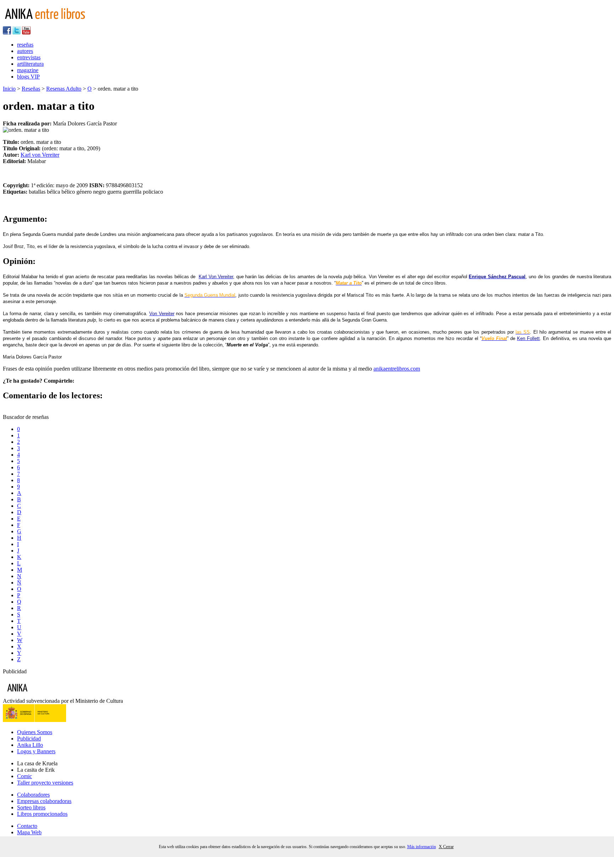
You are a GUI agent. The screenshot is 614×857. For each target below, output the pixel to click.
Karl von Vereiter (40, 155)
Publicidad (29, 738)
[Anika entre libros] (39, 694)
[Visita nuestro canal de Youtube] (26, 32)
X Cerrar (446, 846)
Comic (24, 776)
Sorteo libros (31, 807)
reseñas (25, 45)
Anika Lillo (30, 745)
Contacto (27, 826)
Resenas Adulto (63, 89)
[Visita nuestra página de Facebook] (7, 32)
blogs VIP (28, 77)
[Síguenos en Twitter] (16, 32)
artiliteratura (30, 64)
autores (25, 51)
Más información (421, 846)
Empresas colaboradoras (44, 801)
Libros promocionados (42, 814)
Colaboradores (33, 795)
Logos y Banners (36, 751)
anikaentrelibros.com (396, 369)
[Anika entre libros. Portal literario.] (49, 23)
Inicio (9, 89)
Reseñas (31, 89)
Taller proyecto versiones (45, 783)
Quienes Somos (34, 732)
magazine (27, 70)
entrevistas (29, 57)
